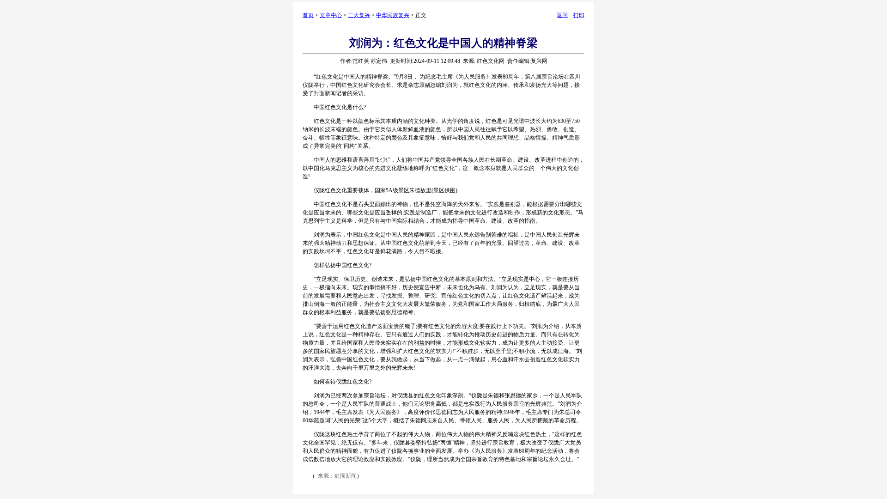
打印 (578, 15)
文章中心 (331, 15)
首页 (308, 15)
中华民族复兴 (392, 15)
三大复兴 (359, 15)
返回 (562, 15)
